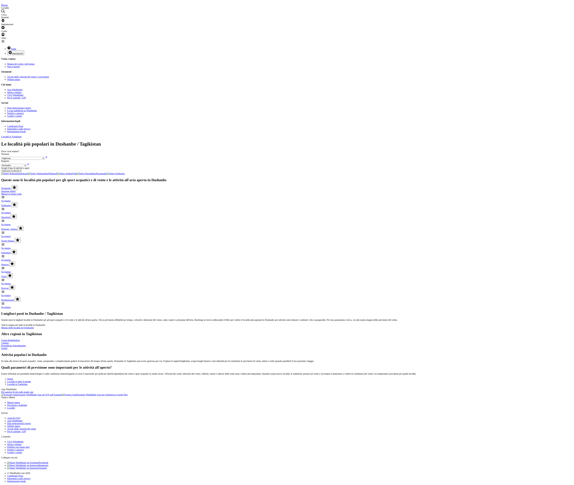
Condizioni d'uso (15, 126)
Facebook (43, 462)
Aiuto (13, 49)
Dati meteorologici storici (19, 108)
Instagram (43, 465)
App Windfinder (15, 89)
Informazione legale (16, 131)
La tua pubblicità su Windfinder (22, 110)
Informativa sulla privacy (19, 129)
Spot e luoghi (13, 66)
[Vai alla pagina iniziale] (1, 2)
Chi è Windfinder (15, 95)
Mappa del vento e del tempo (21, 64)
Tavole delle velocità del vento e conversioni (28, 77)
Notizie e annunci (15, 113)
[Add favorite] (14, 187)
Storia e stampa (14, 92)
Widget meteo (13, 79)
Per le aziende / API (16, 97)
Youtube (43, 468)
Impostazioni (17, 54)
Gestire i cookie (14, 116)
